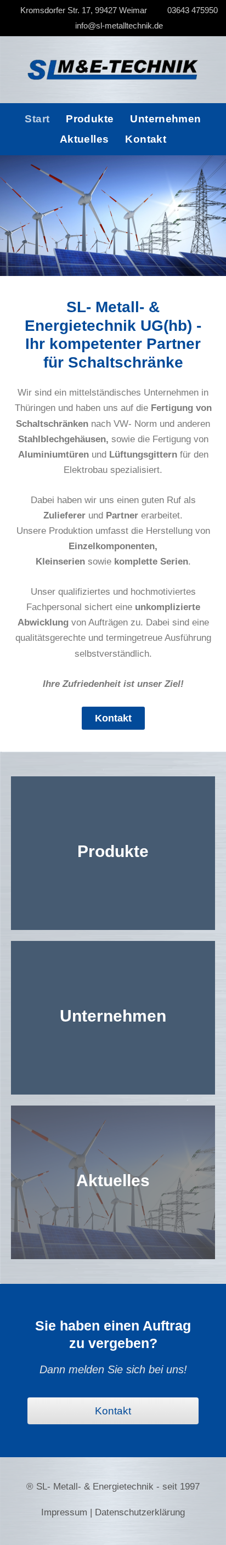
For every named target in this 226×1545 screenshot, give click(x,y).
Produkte (90, 119)
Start (37, 119)
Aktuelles (84, 139)
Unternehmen (165, 119)
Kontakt (145, 139)
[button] (10, 216)
